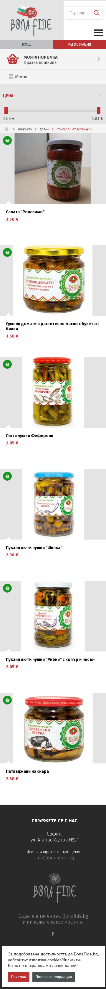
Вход (26, 44)
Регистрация (79, 44)
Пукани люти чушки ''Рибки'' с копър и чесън (50, 659)
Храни (44, 129)
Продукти (25, 129)
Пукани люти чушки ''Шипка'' (34, 547)
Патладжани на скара (27, 771)
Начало (9, 128)
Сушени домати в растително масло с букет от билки (52, 326)
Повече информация (53, 977)
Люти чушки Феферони (29, 436)
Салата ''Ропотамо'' (25, 212)
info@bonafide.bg (54, 858)
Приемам (18, 977)
